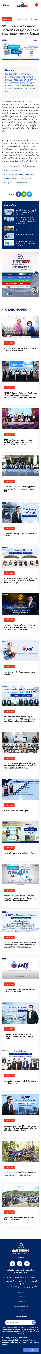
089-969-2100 (20, 1272)
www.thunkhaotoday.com (25, 1277)
